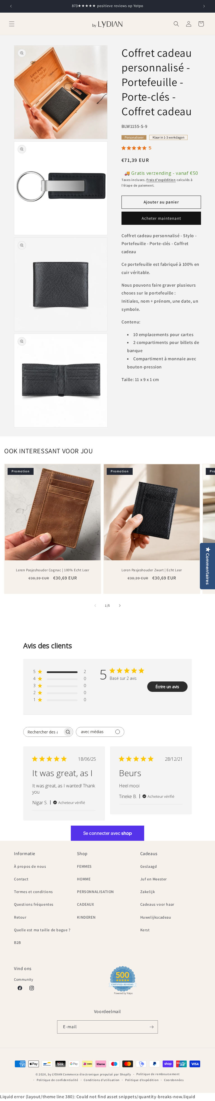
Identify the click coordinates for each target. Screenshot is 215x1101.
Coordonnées (174, 1080)
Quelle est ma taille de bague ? (42, 929)
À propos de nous (30, 866)
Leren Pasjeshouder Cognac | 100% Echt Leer (52, 570)
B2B (17, 942)
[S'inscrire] (151, 1027)
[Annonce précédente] (11, 6)
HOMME (83, 879)
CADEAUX (85, 904)
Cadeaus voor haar (157, 904)
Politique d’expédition (141, 1080)
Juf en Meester (153, 879)
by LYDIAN (55, 1074)
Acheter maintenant (161, 218)
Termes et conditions (33, 891)
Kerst (145, 929)
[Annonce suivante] (204, 6)
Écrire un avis (167, 686)
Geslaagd (148, 866)
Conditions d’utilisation (102, 1080)
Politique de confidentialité (57, 1080)
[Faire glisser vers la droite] (120, 605)
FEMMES (84, 866)
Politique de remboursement (157, 1074)
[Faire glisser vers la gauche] (95, 605)
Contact (21, 879)
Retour (20, 917)
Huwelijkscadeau (155, 917)
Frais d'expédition (161, 180)
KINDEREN (86, 917)
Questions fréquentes (33, 904)
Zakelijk (147, 891)
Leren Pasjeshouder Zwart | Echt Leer (151, 570)
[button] (12, 24)
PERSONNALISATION (95, 891)
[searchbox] (43, 732)
